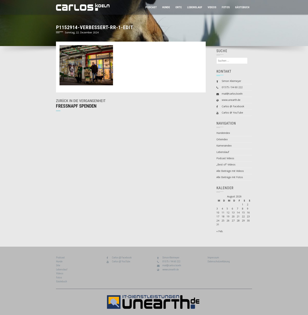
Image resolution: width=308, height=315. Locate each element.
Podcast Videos (225, 158)
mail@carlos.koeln (232, 93)
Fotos (226, 7)
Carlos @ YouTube (232, 112)
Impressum (213, 257)
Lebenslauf (194, 7)
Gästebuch (242, 7)
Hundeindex (223, 133)
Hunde (166, 7)
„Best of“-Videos (225, 164)
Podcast (151, 7)
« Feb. (219, 231)
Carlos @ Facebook (233, 106)
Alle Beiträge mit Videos (230, 171)
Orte (178, 7)
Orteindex (222, 139)
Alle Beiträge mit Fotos (229, 177)
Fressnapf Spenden (76, 106)
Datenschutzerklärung (219, 261)
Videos (212, 7)
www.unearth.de (231, 100)
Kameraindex (224, 145)
